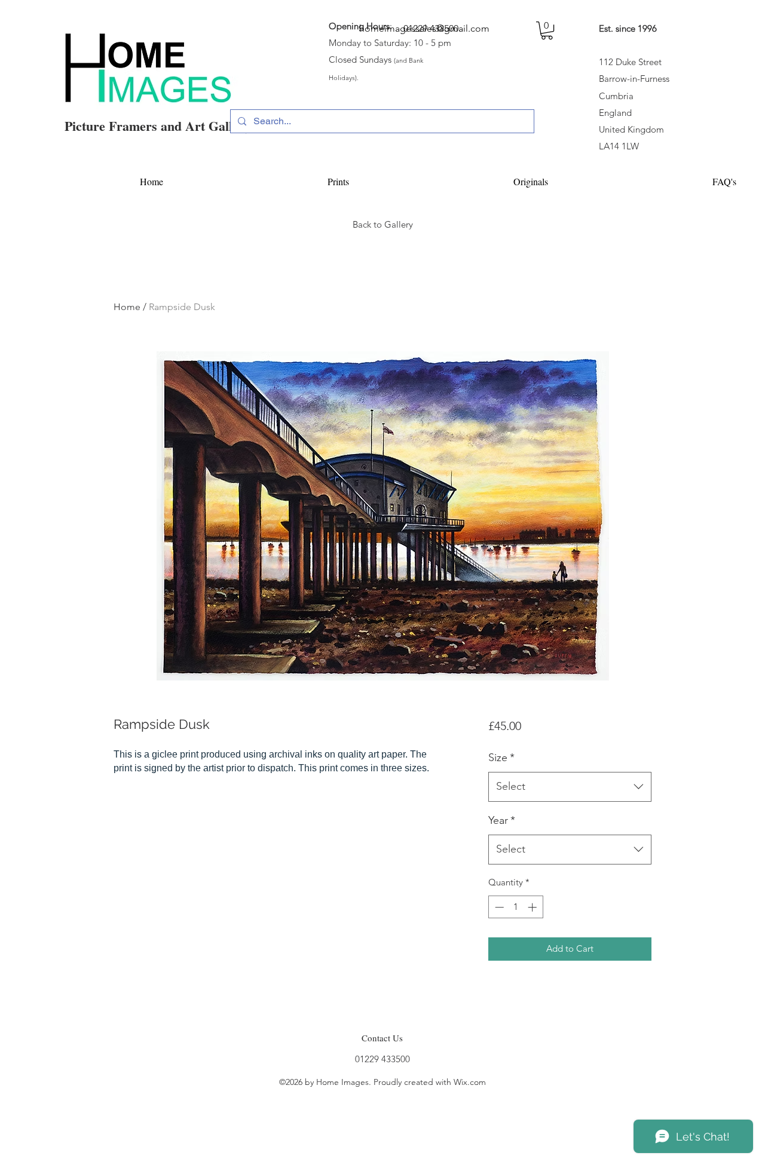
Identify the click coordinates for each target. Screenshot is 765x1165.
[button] (547, 30)
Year (501, 820)
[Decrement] (498, 907)
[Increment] (533, 907)
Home (127, 306)
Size (501, 757)
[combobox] (569, 787)
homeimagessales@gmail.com (424, 28)
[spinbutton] (515, 907)
